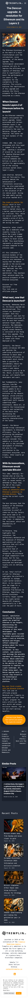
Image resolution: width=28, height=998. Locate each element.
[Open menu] (25, 3)
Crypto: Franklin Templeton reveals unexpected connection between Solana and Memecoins (6, 742)
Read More (6, 990)
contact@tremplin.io (14, 969)
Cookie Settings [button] (9, 993)
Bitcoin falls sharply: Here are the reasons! (21, 737)
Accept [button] (19, 993)
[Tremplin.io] (14, 3)
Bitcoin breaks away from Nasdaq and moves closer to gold (13, 836)
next (24, 785)
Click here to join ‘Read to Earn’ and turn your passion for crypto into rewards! (14, 719)
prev (4, 785)
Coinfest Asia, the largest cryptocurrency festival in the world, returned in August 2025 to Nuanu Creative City (14, 788)
